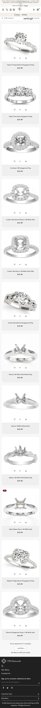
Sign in (21, 5)
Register (26, 5)
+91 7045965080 (10, 666)
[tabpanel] (20, 42)
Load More (20, 648)
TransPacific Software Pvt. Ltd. (23, 1)
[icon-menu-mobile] (3, 10)
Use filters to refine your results (20, 653)
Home (18, 15)
